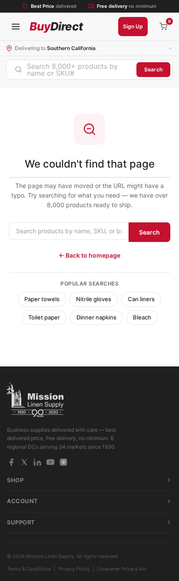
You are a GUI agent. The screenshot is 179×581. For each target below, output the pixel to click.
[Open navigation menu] (15, 26)
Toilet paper (44, 317)
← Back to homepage (89, 255)
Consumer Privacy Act (121, 569)
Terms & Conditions (29, 569)
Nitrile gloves (93, 299)
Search (153, 69)
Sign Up (133, 26)
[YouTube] (50, 462)
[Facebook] (11, 462)
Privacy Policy (74, 569)
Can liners (141, 299)
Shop (15, 480)
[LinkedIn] (37, 462)
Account (22, 500)
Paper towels (42, 299)
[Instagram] (63, 462)
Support (21, 522)
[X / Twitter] (24, 462)
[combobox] (71, 70)
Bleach (142, 317)
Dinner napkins (96, 317)
